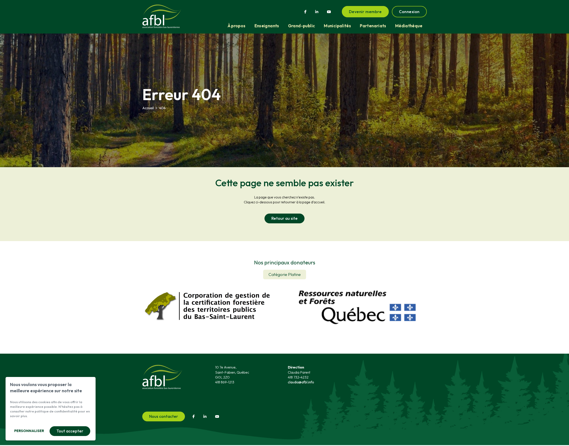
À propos (237, 25)
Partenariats (373, 25)
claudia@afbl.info (301, 382)
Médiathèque (408, 25)
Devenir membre (365, 11)
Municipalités (337, 25)
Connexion (409, 11)
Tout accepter (69, 431)
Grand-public (301, 25)
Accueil (148, 108)
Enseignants (266, 25)
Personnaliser (29, 430)
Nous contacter (163, 416)
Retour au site (284, 218)
